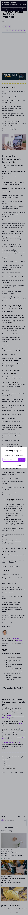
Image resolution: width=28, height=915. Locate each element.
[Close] (26, 448)
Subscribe (21, 459)
